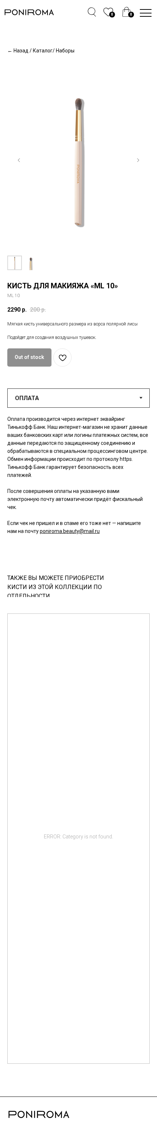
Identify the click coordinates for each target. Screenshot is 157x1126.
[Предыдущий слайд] (19, 160)
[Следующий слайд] (138, 160)
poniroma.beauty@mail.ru (70, 531)
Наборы (65, 51)
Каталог (43, 51)
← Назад (17, 51)
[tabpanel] (78, 488)
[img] (126, 12)
